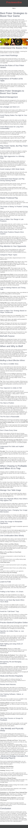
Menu (14, 8)
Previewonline (14, 2)
